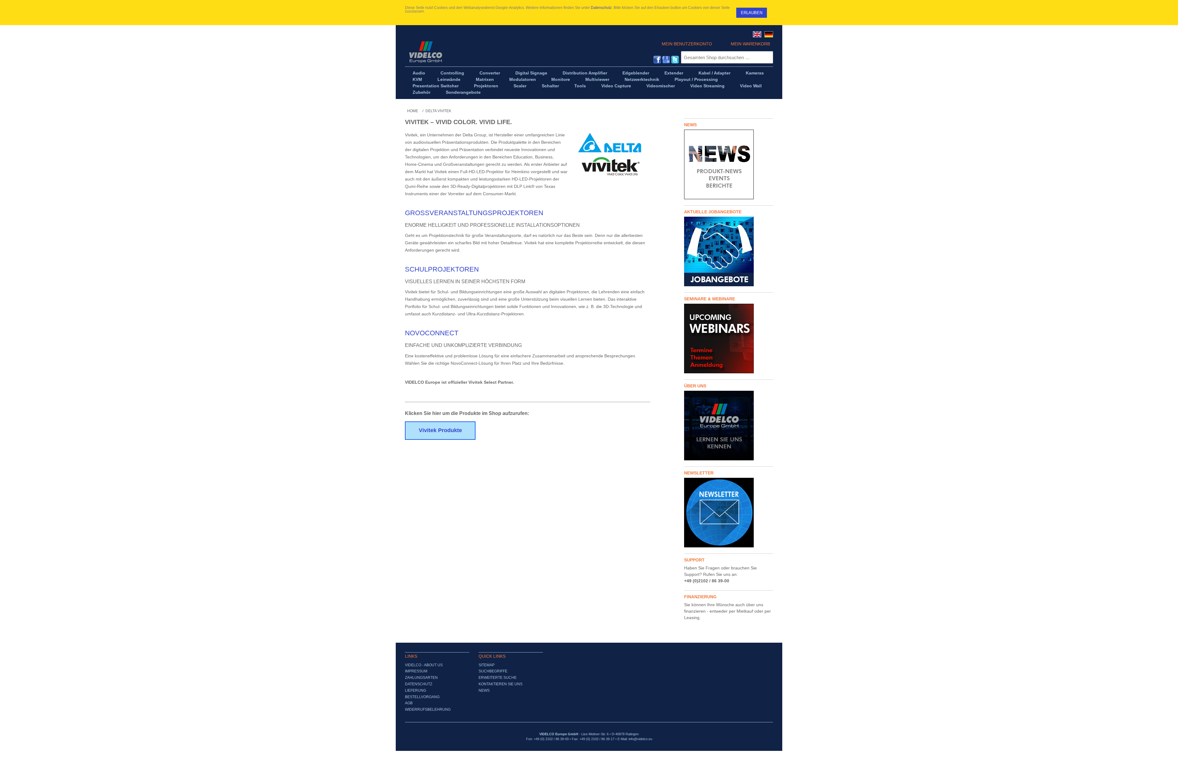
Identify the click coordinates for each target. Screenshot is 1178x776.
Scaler (520, 85)
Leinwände (448, 79)
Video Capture (616, 85)
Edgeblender (635, 72)
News (484, 690)
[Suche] (767, 57)
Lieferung (415, 690)
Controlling (452, 72)
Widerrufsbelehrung (428, 709)
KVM (417, 79)
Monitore (560, 79)
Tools (580, 85)
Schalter (550, 85)
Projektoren (486, 85)
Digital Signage (531, 72)
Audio (419, 72)
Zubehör (421, 92)
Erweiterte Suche (498, 677)
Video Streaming (707, 85)
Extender (673, 72)
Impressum (416, 671)
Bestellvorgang (422, 697)
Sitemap (487, 665)
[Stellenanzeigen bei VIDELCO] (728, 251)
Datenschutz (601, 8)
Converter (489, 72)
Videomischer (660, 85)
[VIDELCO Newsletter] (728, 512)
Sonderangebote (463, 92)
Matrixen (485, 79)
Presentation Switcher (436, 85)
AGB (409, 703)
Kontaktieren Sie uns (500, 684)
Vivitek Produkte (440, 430)
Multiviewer (597, 79)
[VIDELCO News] (728, 164)
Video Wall (751, 85)
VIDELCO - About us (424, 665)
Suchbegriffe (493, 671)
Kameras (755, 72)
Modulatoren (522, 79)
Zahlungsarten (421, 677)
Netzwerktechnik (642, 79)
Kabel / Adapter (714, 72)
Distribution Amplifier (585, 72)
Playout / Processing (696, 79)
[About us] (728, 425)
